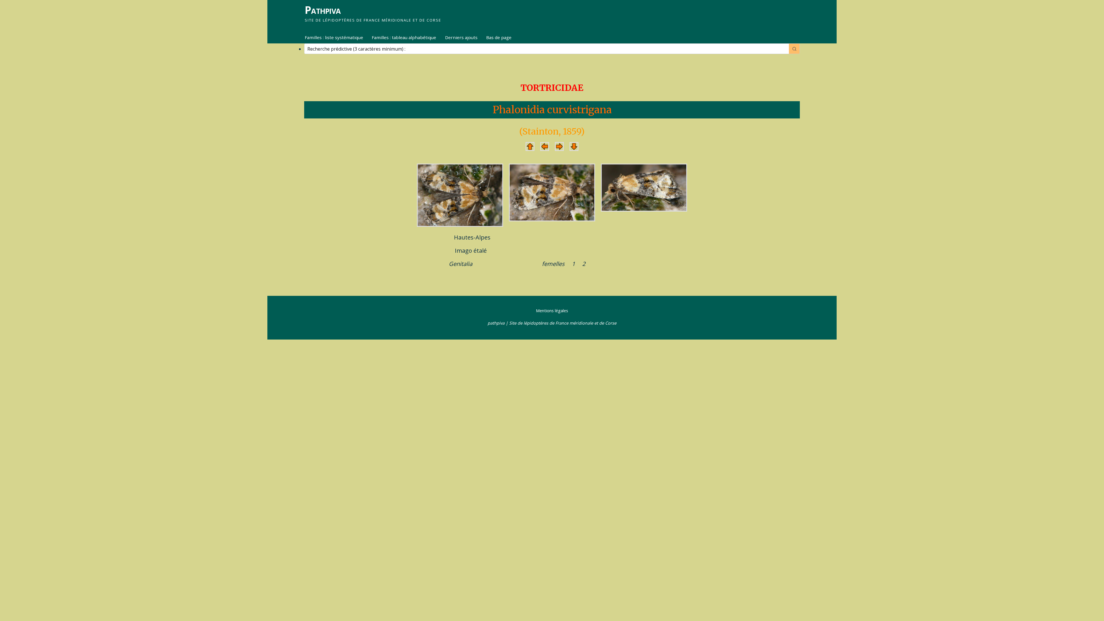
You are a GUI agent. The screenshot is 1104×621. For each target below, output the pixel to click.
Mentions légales (552, 310)
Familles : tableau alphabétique (404, 37)
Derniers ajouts (461, 37)
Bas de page (498, 37)
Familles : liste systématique (334, 37)
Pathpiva (322, 10)
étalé (480, 250)
